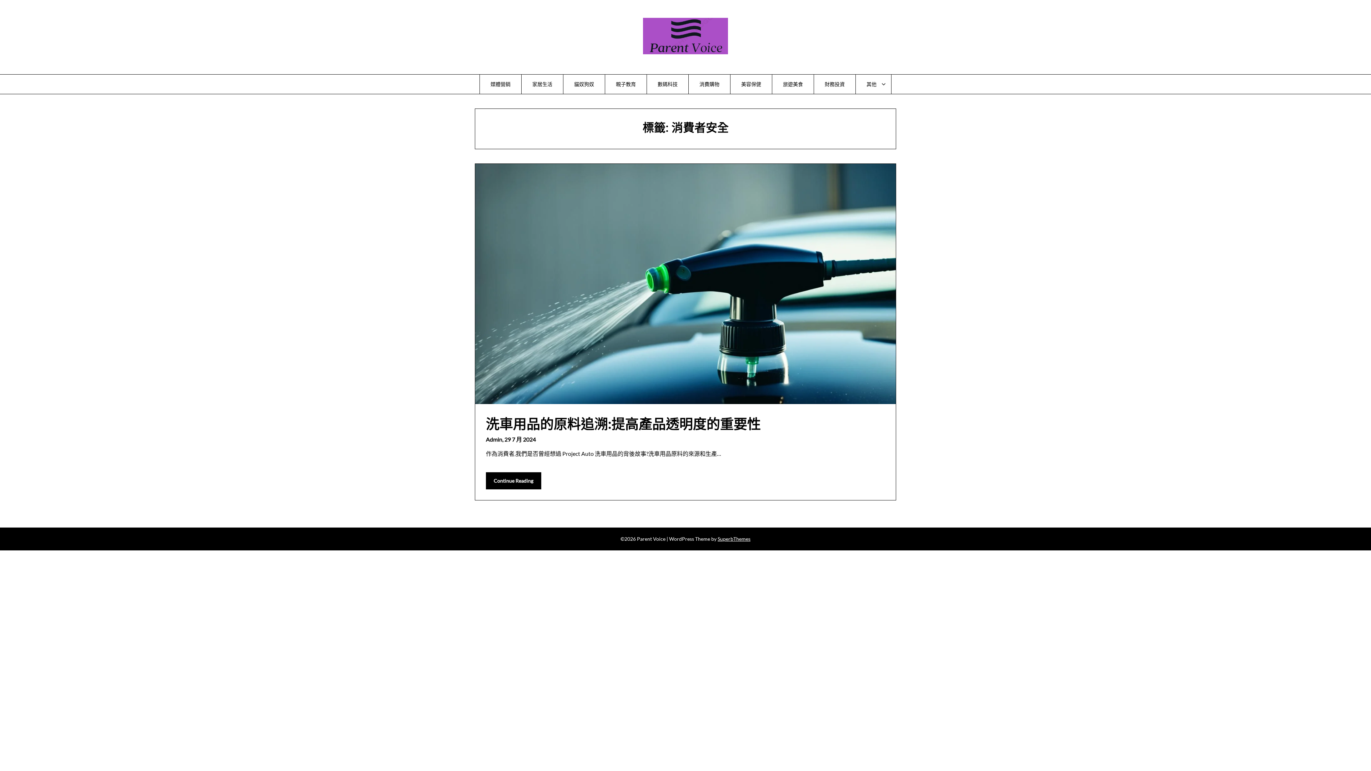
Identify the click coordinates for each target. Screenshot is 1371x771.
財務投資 (835, 84)
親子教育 (626, 84)
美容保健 (751, 84)
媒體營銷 (501, 84)
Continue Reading (513, 481)
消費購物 (709, 84)
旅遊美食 (793, 84)
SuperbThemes (734, 539)
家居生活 (542, 84)
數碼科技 (668, 84)
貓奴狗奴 (584, 84)
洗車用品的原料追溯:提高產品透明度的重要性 (623, 423)
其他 (872, 84)
